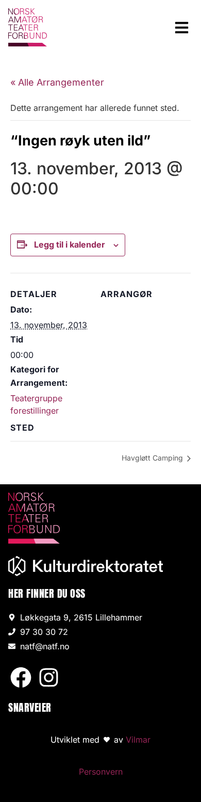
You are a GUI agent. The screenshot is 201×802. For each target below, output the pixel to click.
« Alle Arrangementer (57, 82)
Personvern (101, 771)
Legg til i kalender (69, 244)
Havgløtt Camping (153, 457)
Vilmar (138, 739)
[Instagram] (48, 677)
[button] (182, 27)
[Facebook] (21, 677)
